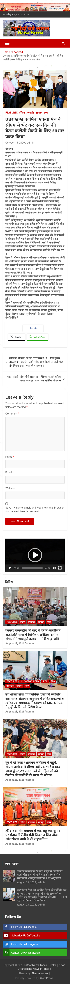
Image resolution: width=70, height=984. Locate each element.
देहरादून (39, 112)
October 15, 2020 (15, 142)
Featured (11, 112)
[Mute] (54, 568)
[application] (35, 555)
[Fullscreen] (60, 568)
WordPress (46, 978)
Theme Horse (40, 973)
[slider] (32, 568)
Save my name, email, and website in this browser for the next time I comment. (34, 509)
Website (10, 488)
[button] (35, 555)
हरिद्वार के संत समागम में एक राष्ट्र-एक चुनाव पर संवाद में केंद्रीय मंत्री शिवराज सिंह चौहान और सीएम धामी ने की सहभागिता (32, 834)
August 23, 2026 (14, 643)
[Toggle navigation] (7, 43)
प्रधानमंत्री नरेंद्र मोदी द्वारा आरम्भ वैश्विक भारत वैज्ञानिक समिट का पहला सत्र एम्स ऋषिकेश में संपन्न (34, 378)
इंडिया (22, 112)
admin (30, 142)
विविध (9, 582)
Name (9, 456)
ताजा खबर (12, 864)
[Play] (10, 568)
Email (9, 472)
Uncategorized (29, 681)
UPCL (45, 681)
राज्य (46, 112)
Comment (12, 413)
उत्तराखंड (30, 112)
